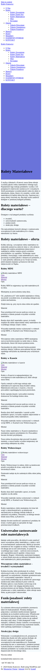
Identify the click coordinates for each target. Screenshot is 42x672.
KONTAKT (10, 40)
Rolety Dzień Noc (17, 14)
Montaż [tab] (4, 335)
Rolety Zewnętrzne (17, 12)
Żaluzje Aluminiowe (17, 27)
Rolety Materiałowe (17, 17)
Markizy (9, 32)
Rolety (7, 4)
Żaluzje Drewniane (17, 25)
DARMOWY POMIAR (15, 38)
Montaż (4, 279)
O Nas (8, 8)
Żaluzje (8, 23)
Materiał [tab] (4, 308)
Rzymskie (14, 21)
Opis (2, 275)
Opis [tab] (2, 282)
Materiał (4, 277)
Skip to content (6, 2)
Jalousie (21, 669)
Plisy (12, 19)
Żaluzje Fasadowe (17, 29)
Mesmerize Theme (10, 669)
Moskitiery (10, 36)
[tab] (21, 275)
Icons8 (33, 669)
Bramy (8, 34)
